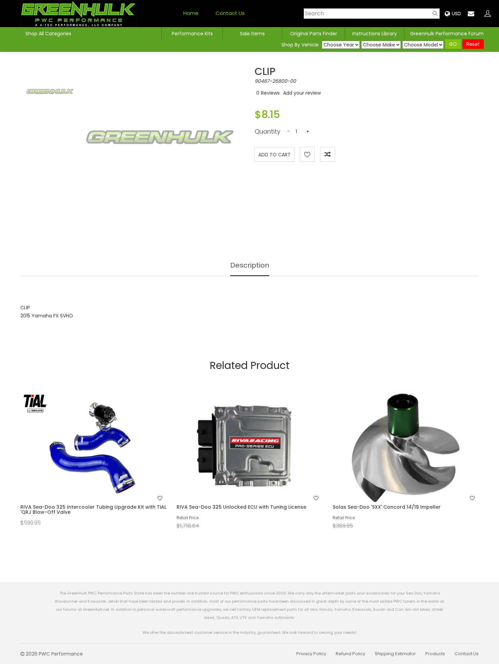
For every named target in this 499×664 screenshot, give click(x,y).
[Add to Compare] (327, 154)
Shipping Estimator (395, 653)
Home (191, 13)
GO (453, 44)
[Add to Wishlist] (307, 154)
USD (456, 13)
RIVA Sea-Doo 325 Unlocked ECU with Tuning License (241, 507)
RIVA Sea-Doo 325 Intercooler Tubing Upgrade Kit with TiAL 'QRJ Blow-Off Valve (93, 509)
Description (249, 265)
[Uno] (78, 13)
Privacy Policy (311, 653)
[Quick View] (84, 461)
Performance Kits (192, 33)
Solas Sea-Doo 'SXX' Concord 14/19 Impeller (387, 507)
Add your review (302, 93)
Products (435, 653)
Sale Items (252, 33)
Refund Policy (350, 653)
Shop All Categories (48, 33)
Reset (473, 44)
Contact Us (230, 13)
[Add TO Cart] (102, 461)
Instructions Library (374, 33)
